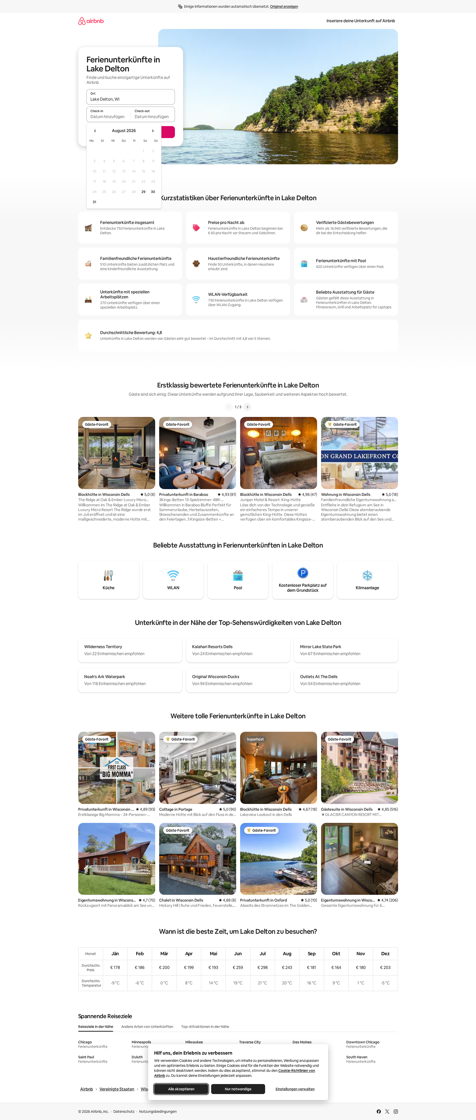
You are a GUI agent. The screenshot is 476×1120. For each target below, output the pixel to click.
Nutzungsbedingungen (158, 1111)
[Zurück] (229, 407)
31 (94, 202)
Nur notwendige (238, 1089)
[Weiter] (247, 407)
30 (153, 191)
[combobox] (130, 99)
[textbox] (108, 117)
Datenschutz (123, 1111)
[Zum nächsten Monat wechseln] (152, 130)
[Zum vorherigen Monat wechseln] (95, 130)
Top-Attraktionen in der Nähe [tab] (205, 1026)
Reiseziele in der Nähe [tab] (95, 1026)
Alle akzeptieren (181, 1089)
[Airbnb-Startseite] (91, 21)
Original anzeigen (284, 6)
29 (143, 191)
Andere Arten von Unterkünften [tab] (147, 1026)
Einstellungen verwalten (295, 1089)
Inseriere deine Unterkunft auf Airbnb (361, 20)
